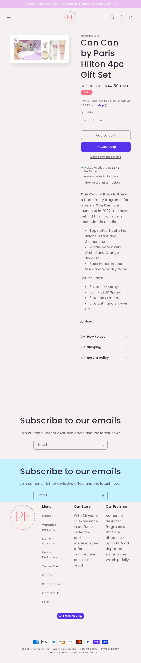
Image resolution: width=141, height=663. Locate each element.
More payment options (105, 157)
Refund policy (88, 648)
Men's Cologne (48, 541)
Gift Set (48, 575)
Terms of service (57, 652)
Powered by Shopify (63, 649)
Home (46, 516)
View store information (102, 182)
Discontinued (52, 584)
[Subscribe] (102, 445)
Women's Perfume (49, 527)
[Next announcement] (134, 4)
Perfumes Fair (41, 649)
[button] (8, 17)
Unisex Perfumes (49, 554)
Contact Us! (51, 593)
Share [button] (88, 321)
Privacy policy (110, 648)
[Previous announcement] (7, 4)
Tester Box (50, 566)
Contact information (85, 652)
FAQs (46, 602)
